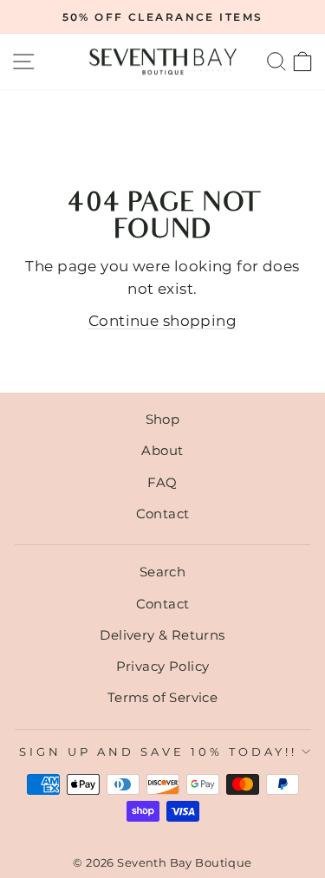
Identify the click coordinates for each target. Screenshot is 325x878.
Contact (163, 513)
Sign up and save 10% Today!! (157, 751)
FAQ (162, 482)
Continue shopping (162, 320)
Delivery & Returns (162, 635)
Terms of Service (162, 697)
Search (162, 571)
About (162, 450)
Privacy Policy (163, 666)
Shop (163, 419)
